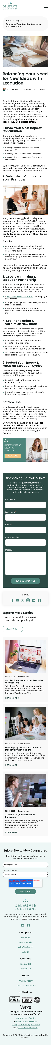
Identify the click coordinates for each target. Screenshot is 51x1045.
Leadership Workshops (26, 1021)
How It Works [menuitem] (25, 942)
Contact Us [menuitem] (25, 968)
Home (9, 21)
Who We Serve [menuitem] (25, 947)
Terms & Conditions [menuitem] (25, 985)
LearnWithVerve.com (28, 1027)
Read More (11, 698)
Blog (18, 21)
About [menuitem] (25, 952)
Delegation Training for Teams (26, 1024)
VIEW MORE (12, 629)
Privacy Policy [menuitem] (25, 981)
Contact (25, 958)
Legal (25, 975)
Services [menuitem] (25, 937)
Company (25, 932)
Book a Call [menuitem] (25, 964)
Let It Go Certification (26, 1018)
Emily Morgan (12, 89)
